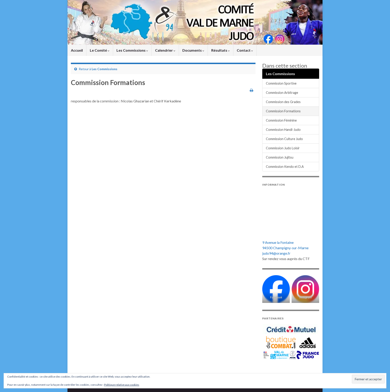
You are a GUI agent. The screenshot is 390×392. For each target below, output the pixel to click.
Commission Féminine (281, 120)
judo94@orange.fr (276, 253)
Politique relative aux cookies (121, 384)
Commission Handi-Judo (283, 129)
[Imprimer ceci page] (251, 90)
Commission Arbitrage (282, 93)
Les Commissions (131, 50)
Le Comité (99, 50)
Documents (192, 50)
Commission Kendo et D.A (285, 166)
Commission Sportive (281, 83)
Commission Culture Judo (284, 139)
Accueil (77, 50)
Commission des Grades (283, 102)
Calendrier (164, 50)
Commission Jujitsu (279, 157)
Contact (244, 50)
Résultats (219, 50)
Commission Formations (283, 111)
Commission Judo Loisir (283, 148)
